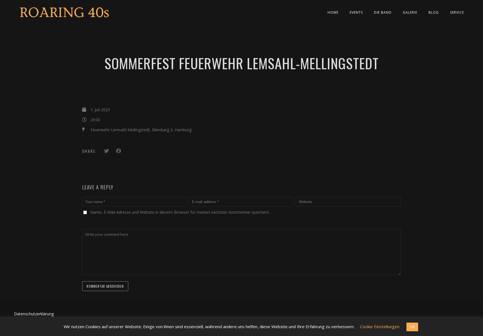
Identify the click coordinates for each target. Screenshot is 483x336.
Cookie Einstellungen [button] (379, 326)
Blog (433, 12)
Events (356, 12)
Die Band (383, 12)
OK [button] (412, 326)
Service (457, 12)
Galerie (410, 12)
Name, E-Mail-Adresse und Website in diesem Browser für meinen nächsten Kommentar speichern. (180, 212)
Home (333, 12)
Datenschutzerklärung (34, 313)
